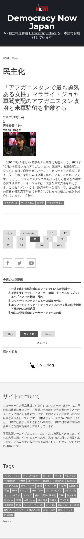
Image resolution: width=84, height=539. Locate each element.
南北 (45, 510)
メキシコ (18, 510)
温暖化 (53, 500)
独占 (37, 495)
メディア (27, 495)
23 (8, 245)
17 (65, 233)
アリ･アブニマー (31, 476)
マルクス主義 (11, 485)
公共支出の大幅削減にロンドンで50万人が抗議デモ (41, 288)
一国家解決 (9, 481)
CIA (60, 505)
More (6, 521)
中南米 (62, 485)
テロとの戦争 (11, 203)
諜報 (76, 505)
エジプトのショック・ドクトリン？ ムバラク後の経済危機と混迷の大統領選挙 (46, 306)
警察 (18, 500)
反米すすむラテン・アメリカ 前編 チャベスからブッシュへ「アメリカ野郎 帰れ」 (45, 294)
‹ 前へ (10, 334)
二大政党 (64, 500)
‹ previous (28, 233)
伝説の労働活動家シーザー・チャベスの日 (36, 312)
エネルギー (34, 481)
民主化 (40, 203)
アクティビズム (54, 490)
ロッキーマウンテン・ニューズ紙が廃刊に (36, 300)
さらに (41, 343)
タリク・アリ (27, 485)
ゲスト (58, 476)
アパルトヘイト (12, 476)
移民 (53, 510)
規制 (39, 485)
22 (61, 239)
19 (21, 239)
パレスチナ (70, 476)
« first (10, 233)
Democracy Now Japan (42, 22)
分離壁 (22, 481)
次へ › (48, 334)
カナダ (68, 505)
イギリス (24, 490)
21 (48, 239)
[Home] (42, 7)
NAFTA (7, 510)
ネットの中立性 (12, 495)
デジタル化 (70, 490)
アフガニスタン (55, 203)
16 (51, 233)
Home (6, 58)
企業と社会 (29, 500)
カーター (47, 476)
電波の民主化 (49, 495)
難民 (60, 510)
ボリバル (50, 505)
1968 (14, 490)
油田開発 (47, 481)
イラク (69, 510)
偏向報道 (42, 500)
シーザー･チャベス (33, 505)
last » (59, 245)
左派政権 (73, 485)
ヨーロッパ (37, 490)
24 (21, 245)
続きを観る (10, 351)
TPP (61, 495)
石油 (6, 490)
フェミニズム (27, 203)
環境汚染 (59, 481)
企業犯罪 (8, 505)
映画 (18, 505)
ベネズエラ (50, 485)
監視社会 (8, 500)
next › (42, 245)
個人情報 (71, 495)
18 (8, 239)
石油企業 (71, 481)
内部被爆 (8, 515)
